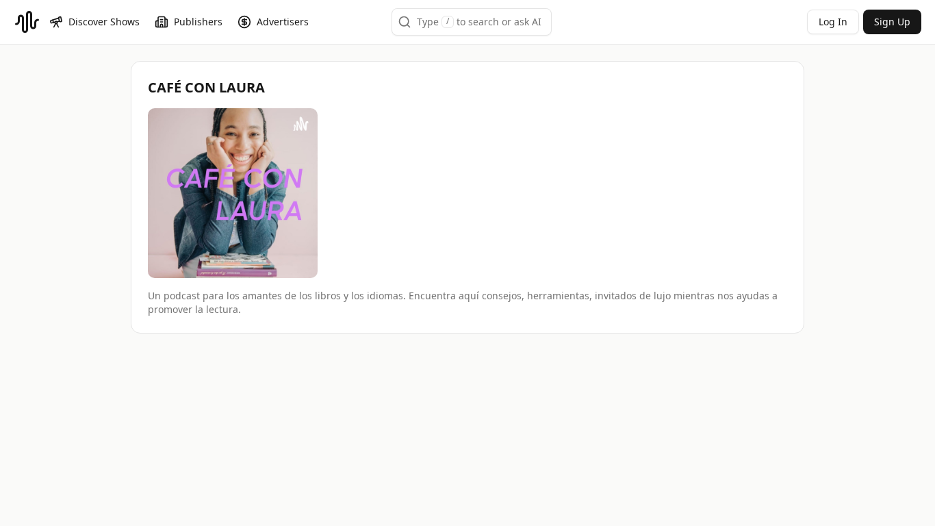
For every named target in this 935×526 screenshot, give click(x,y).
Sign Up (892, 21)
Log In (833, 21)
